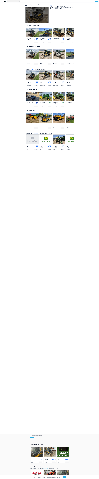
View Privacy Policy (59, 477)
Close (64, 476)
